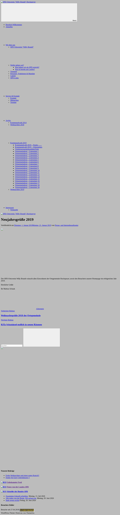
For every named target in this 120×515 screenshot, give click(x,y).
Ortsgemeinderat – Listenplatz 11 (27, 173)
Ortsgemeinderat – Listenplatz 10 (27, 170)
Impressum (10, 208)
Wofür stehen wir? (17, 65)
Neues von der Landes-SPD (18, 487)
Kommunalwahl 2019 (18, 143)
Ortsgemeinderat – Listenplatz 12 (27, 175)
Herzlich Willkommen (14, 25)
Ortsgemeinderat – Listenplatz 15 (27, 179)
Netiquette (14, 210)
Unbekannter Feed (14, 482)
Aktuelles (9, 27)
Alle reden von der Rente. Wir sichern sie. (21, 498)
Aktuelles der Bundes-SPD (17, 492)
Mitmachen (14, 100)
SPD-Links (14, 78)
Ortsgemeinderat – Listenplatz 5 (27, 160)
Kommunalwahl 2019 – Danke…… (28, 145)
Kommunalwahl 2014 (18, 123)
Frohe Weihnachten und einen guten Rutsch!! (22, 475)
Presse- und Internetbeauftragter (66, 225)
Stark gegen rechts (12, 500)
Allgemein (40, 309)
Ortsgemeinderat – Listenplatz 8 (27, 166)
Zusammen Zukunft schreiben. (17, 496)
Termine (13, 102)
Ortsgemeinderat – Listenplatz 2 (27, 153)
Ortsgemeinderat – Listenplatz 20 (27, 187)
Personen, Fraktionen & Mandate (22, 74)
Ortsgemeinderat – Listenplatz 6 (27, 162)
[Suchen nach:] (12, 346)
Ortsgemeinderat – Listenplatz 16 (27, 181)
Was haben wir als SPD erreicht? (27, 67)
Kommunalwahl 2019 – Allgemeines (28, 147)
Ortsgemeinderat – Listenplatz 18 (27, 185)
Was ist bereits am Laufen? (25, 69)
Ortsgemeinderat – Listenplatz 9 (27, 168)
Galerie (13, 76)
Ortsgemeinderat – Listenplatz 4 (27, 158)
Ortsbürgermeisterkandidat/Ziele (27, 149)
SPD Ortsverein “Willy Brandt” (22, 47)
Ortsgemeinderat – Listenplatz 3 (27, 156)
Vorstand (13, 72)
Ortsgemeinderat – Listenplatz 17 (27, 183)
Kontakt (13, 98)
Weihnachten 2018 (17, 125)
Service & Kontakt (12, 96)
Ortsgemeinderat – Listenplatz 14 (27, 177)
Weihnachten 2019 (17, 190)
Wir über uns (10, 45)
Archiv (8, 121)
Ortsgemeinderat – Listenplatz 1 (27, 151)
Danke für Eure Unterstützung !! (18, 478)
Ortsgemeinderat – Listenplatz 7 (27, 164)
